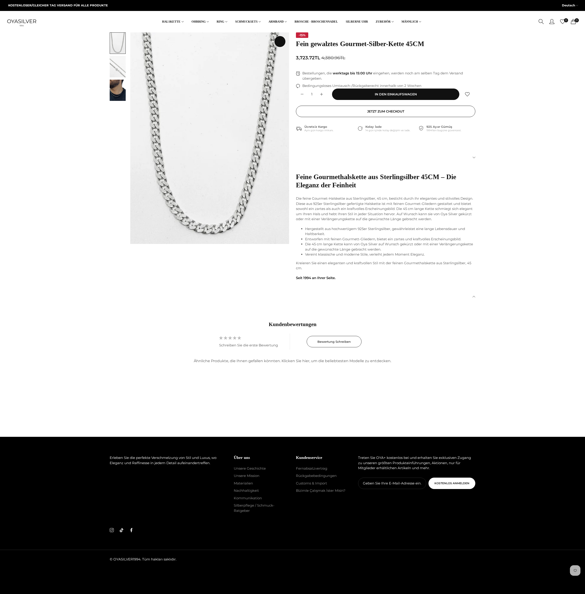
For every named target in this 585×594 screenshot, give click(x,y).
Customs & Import (311, 483)
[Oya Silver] (22, 21)
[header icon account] (551, 21)
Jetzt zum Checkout (385, 111)
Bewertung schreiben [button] (334, 341)
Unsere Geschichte (250, 468)
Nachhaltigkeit (246, 491)
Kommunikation (248, 498)
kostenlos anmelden (451, 483)
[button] (467, 94)
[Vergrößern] (280, 41)
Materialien (243, 483)
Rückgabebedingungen (316, 476)
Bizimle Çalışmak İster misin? (321, 491)
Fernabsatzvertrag (311, 468)
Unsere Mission (246, 476)
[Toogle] (385, 157)
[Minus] (302, 94)
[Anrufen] (541, 21)
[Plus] (321, 94)
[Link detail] (112, 530)
